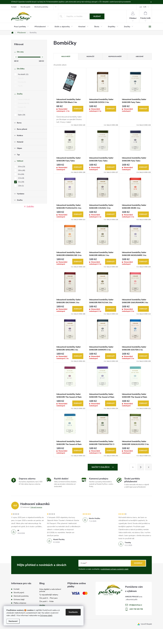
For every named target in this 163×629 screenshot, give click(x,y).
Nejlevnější (65, 56)
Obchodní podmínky (41, 7)
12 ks (21, 178)
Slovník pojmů (25, 7)
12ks (20, 186)
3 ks (21, 182)
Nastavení (13, 621)
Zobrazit (78, 109)
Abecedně (139, 56)
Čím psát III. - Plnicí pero (48, 598)
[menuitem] (21, 26)
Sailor (21, 115)
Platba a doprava (20, 603)
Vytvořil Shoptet (146, 624)
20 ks (21, 167)
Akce (20, 78)
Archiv (42, 605)
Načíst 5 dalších (101, 467)
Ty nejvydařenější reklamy (48, 595)
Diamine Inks (23, 103)
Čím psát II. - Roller (46, 601)
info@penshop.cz (135, 605)
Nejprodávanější (114, 56)
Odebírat (138, 563)
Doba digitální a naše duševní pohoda (50, 590)
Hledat (97, 16)
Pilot (20, 111)
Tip (20, 86)
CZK (144, 7)
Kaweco (21, 107)
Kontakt (13, 7)
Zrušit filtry (30, 206)
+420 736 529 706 (136, 609)
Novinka (21, 82)
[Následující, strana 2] (140, 467)
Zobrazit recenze (36, 507)
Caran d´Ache (23, 99)
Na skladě (23, 74)
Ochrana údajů (46, 615)
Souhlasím (73, 612)
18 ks (21, 170)
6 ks (21, 174)
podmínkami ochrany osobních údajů (114, 569)
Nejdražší (90, 56)
